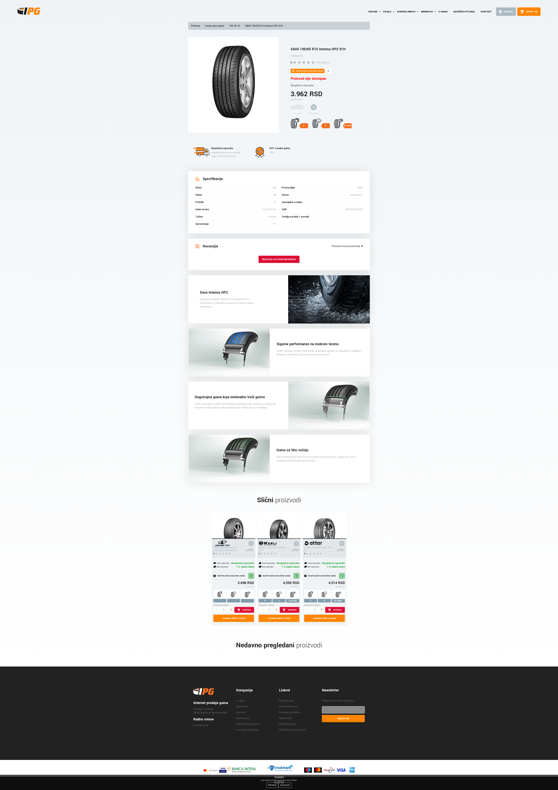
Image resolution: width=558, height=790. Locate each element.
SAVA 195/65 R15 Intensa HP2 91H (264, 25)
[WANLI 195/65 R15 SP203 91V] (279, 526)
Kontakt (486, 11)
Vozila (387, 11)
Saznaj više (285, 785)
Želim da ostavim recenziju (279, 259)
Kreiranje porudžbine (289, 712)
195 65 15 (234, 25)
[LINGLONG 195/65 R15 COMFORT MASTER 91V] (233, 526)
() (532, 11)
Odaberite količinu (221, 605)
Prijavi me (343, 718)
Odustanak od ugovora (248, 724)
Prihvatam (272, 785)
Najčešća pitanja (464, 11)
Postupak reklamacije (247, 729)
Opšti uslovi (242, 706)
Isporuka (240, 712)
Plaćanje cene (286, 700)
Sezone (372, 11)
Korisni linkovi (406, 11)
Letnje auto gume (214, 25)
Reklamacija (285, 718)
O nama (443, 11)
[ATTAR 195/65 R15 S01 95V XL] (324, 526)
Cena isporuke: (223, 563)
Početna (195, 25)
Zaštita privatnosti (288, 706)
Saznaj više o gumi (233, 618)
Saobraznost (243, 718)
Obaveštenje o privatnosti (292, 729)
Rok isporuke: (223, 566)
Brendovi (427, 11)
